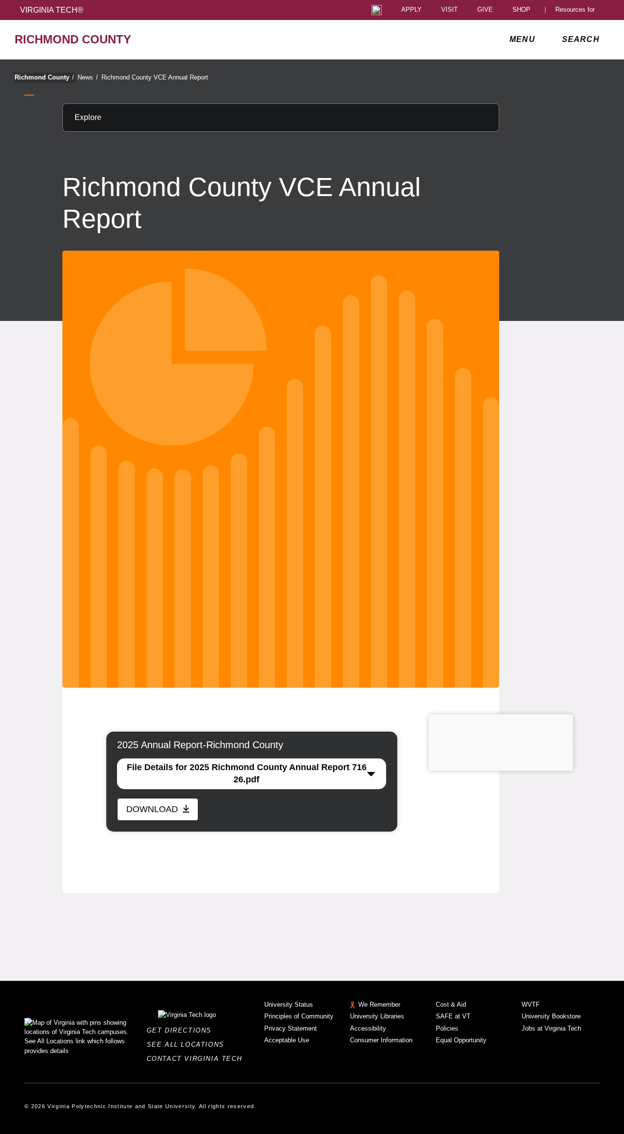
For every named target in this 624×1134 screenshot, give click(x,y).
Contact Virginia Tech (197, 1058)
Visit (449, 10)
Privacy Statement (290, 1028)
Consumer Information (381, 1040)
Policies (447, 1028)
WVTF (531, 1004)
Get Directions (182, 1030)
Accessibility (368, 1028)
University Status (288, 1004)
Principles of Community (298, 1016)
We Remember (379, 1004)
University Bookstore (551, 1016)
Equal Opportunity (461, 1040)
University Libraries (377, 1016)
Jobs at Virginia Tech (551, 1028)
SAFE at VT (453, 1016)
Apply (411, 10)
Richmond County (44, 77)
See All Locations (188, 1044)
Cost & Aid (451, 1004)
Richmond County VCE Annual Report (154, 77)
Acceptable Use (286, 1040)
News (88, 77)
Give (485, 10)
